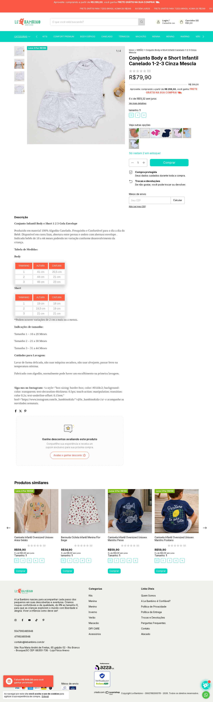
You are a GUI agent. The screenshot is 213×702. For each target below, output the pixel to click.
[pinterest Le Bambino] (43, 620)
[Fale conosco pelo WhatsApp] (206, 695)
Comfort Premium (63, 36)
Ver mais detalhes (137, 103)
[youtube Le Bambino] (29, 620)
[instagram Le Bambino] (15, 620)
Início (131, 50)
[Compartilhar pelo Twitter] (21, 411)
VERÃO (139, 50)
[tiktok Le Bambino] (36, 620)
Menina (156, 36)
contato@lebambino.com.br (29, 642)
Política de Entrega (151, 612)
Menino (170, 36)
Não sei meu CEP (137, 206)
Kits (45, 36)
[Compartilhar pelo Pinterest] (25, 411)
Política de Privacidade (153, 606)
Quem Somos (148, 595)
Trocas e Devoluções (153, 617)
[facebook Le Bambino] (22, 620)
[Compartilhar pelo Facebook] (16, 411)
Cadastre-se (168, 23)
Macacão (141, 36)
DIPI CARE (94, 628)
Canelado (106, 36)
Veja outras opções (139, 125)
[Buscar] (141, 21)
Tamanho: (20, 555)
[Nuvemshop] (107, 694)
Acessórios (95, 634)
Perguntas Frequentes (153, 623)
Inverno (185, 36)
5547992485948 (23, 631)
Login (165, 20)
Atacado (145, 634)
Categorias (20, 36)
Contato (145, 628)
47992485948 (22, 636)
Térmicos (124, 36)
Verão (199, 36)
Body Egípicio (87, 36)
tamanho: (134, 110)
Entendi (45, 696)
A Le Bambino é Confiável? (156, 601)
